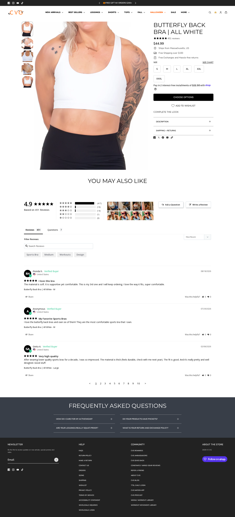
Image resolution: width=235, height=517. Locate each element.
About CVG (135, 475)
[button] (172, 137)
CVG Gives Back (137, 460)
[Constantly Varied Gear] (16, 12)
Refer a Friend (137, 470)
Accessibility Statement (89, 500)
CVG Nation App (137, 490)
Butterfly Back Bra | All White (38, 289)
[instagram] (13, 3)
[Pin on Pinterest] (163, 137)
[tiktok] (22, 3)
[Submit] (56, 460)
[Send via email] (167, 137)
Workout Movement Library (144, 505)
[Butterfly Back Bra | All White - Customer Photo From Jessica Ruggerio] (112, 206)
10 (138, 383)
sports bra (32, 254)
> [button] (145, 383)
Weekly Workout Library (142, 500)
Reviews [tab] (30, 229)
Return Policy (85, 455)
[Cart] (226, 12)
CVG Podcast (136, 495)
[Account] (220, 12)
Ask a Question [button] (172, 204)
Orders (82, 470)
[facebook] (9, 3)
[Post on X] (158, 137)
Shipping (82, 480)
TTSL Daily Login (138, 485)
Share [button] (30, 296)
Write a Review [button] (200, 204)
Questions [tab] (52, 229)
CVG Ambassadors (139, 455)
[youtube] (18, 3)
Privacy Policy (85, 490)
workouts (65, 254)
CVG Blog (135, 480)
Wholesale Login (86, 510)
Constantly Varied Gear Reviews (145, 465)
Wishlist (83, 485)
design (80, 254)
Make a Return (85, 460)
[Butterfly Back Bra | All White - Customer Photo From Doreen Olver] (136, 206)
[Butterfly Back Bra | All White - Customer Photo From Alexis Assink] (112, 215)
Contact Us (84, 465)
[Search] (210, 12)
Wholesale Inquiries (88, 505)
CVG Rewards (137, 451)
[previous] (99, 2)
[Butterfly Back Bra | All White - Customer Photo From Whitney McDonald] (124, 215)
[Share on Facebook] (154, 137)
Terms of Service (86, 495)
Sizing (81, 475)
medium (49, 254)
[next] (135, 2)
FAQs (81, 451)
